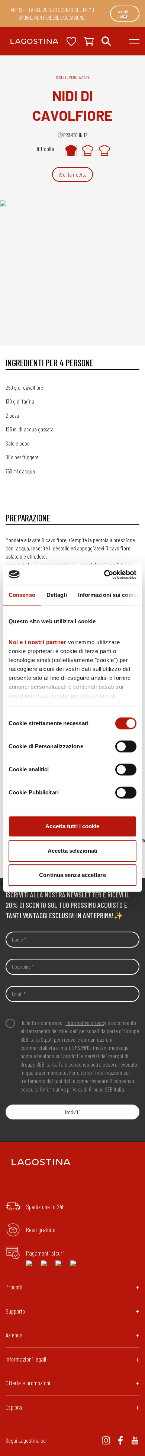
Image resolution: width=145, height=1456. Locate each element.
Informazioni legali (26, 1359)
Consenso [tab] (22, 595)
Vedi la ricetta (72, 174)
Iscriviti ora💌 (122, 14)
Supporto (15, 1311)
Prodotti (14, 1287)
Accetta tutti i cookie (72, 826)
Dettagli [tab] (56, 595)
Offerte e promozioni (28, 1383)
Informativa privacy (85, 1022)
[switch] (125, 746)
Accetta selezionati (72, 851)
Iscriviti (72, 1112)
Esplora (14, 1407)
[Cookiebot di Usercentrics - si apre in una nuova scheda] (104, 574)
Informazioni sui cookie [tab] (108, 595)
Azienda (14, 1335)
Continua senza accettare (72, 875)
